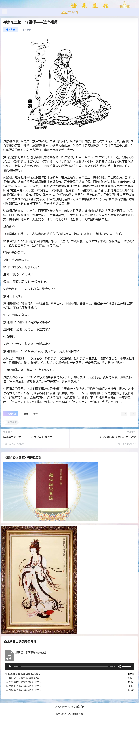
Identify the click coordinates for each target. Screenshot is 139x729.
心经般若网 (78, 706)
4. (23, 685)
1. (23, 673)
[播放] (9, 666)
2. (23, 677)
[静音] (119, 666)
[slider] (127, 666)
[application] (69, 666)
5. (23, 689)
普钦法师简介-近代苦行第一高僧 (117, 436)
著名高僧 (10, 29)
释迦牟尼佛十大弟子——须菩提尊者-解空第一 (29, 436)
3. (23, 681)
